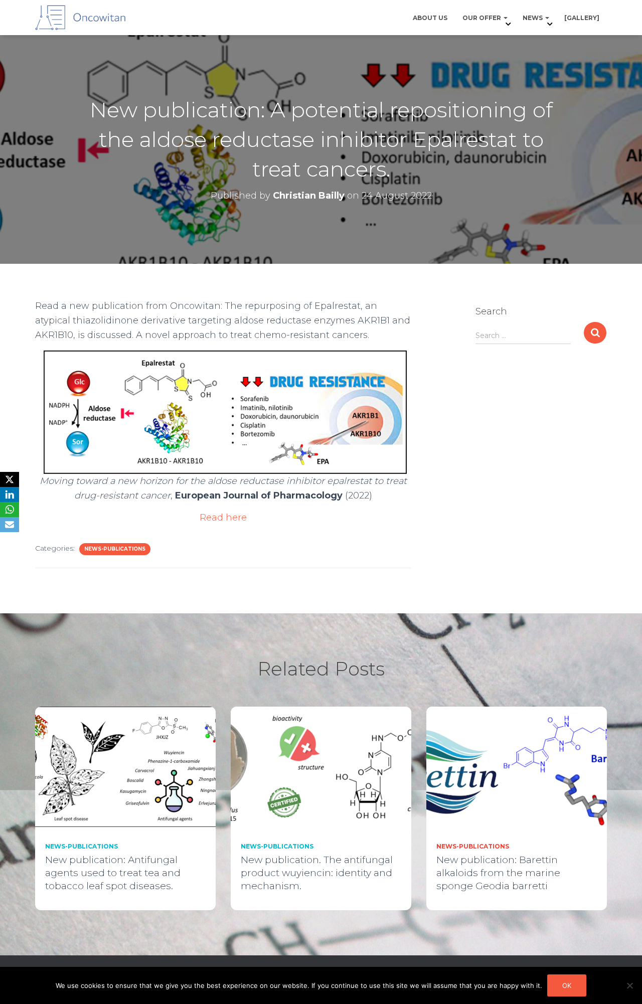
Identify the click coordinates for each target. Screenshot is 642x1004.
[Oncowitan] (80, 17)
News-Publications (114, 549)
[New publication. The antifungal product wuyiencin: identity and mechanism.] (321, 765)
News (533, 18)
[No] (629, 985)
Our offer (482, 18)
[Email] (9, 524)
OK (566, 985)
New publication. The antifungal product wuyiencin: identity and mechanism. (317, 873)
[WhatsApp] (9, 509)
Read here (223, 517)
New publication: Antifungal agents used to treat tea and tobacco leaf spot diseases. (113, 873)
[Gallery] (581, 18)
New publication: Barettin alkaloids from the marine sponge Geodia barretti (498, 873)
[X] (9, 479)
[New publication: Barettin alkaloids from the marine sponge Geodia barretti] (516, 765)
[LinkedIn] (9, 494)
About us (430, 18)
